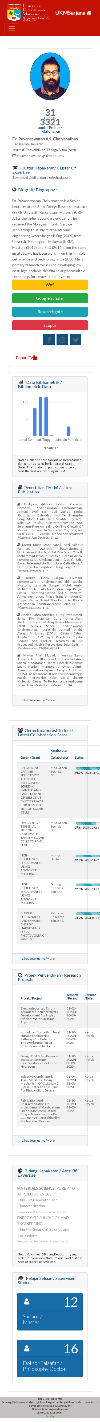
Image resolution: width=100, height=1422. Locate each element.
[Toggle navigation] (11, 28)
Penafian (50, 1416)
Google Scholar (50, 298)
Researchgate (50, 311)
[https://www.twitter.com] (76, 340)
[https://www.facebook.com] (49, 340)
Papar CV (24, 357)
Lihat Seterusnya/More (38, 700)
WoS (50, 284)
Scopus (50, 325)
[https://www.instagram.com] (62, 340)
